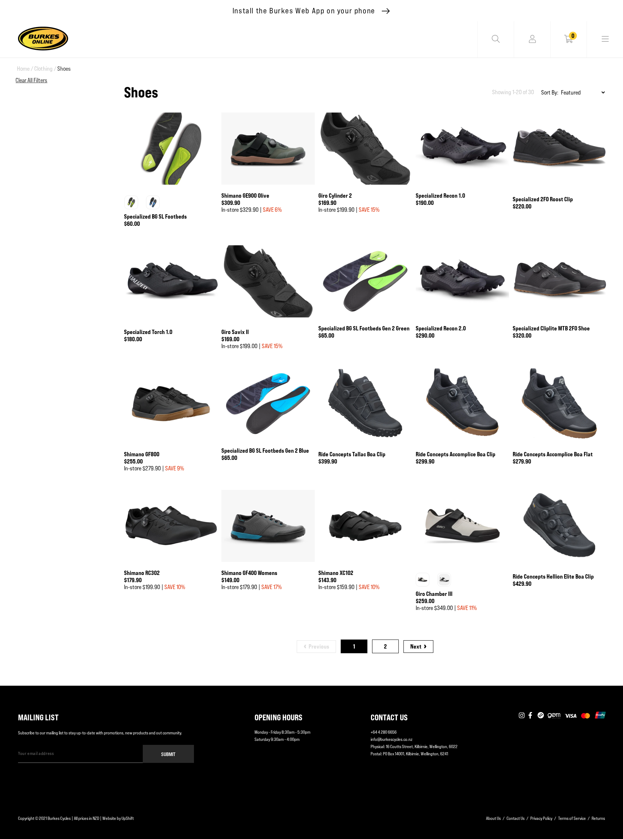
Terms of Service (572, 818)
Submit (168, 754)
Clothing (45, 68)
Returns (598, 818)
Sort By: (549, 92)
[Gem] (554, 716)
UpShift (127, 818)
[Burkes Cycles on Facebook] (531, 716)
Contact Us (516, 818)
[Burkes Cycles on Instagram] (522, 716)
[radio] (131, 202)
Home (25, 68)
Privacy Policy (541, 818)
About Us (493, 818)
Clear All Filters (31, 80)
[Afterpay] (541, 716)
